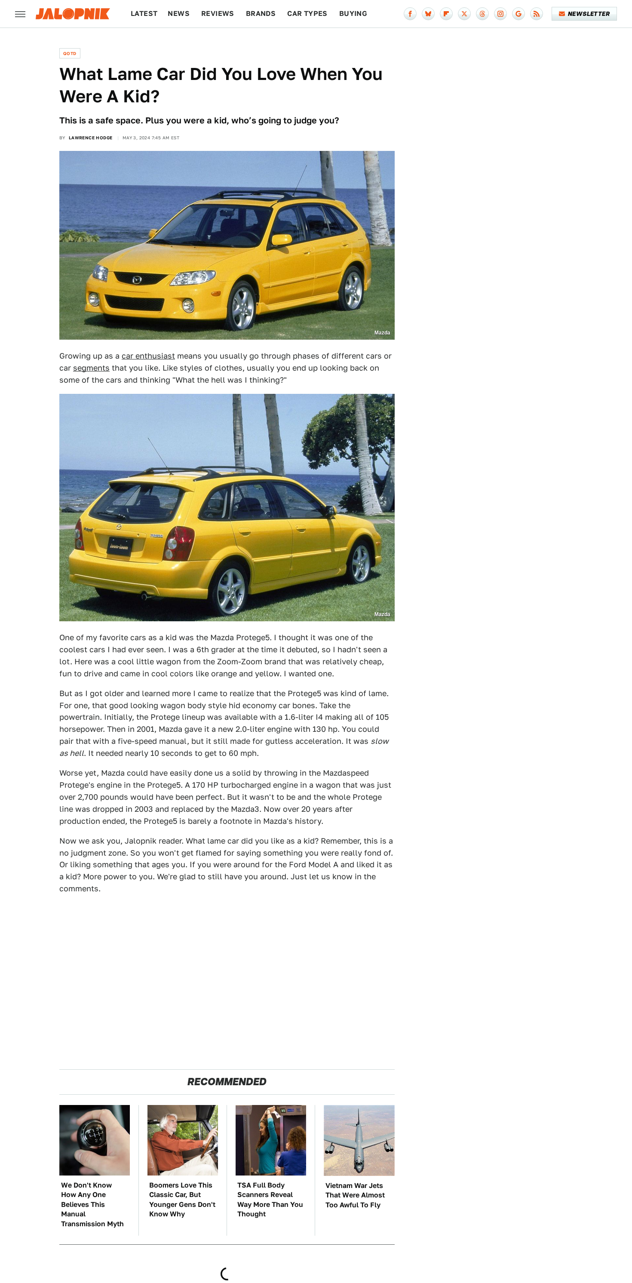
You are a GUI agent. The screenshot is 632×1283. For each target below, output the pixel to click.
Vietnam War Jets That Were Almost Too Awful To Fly (355, 1195)
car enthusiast (148, 355)
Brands (261, 13)
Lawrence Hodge (91, 137)
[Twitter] (464, 13)
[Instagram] (500, 13)
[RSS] (536, 13)
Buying (353, 13)
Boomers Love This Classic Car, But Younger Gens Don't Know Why (182, 1199)
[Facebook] (410, 13)
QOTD (70, 53)
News (179, 13)
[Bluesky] (428, 13)
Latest (144, 13)
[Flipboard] (446, 13)
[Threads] (482, 13)
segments (91, 367)
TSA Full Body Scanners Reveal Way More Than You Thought (270, 1199)
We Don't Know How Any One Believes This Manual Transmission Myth (92, 1204)
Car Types (307, 13)
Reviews (217, 13)
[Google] (518, 13)
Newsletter (589, 13)
